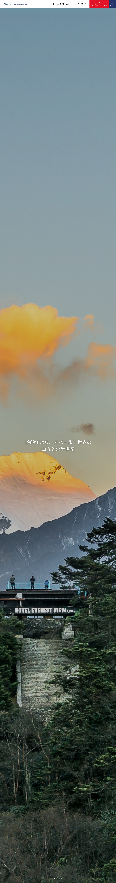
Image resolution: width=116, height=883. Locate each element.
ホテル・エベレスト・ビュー (61, 4)
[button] (54, 878)
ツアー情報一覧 (81, 4)
